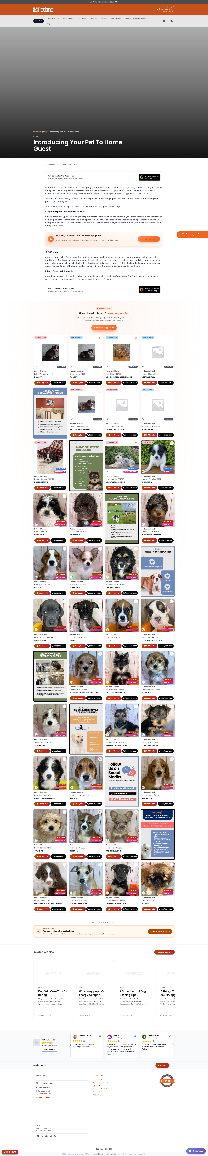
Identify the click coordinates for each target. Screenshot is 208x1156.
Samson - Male (115, 900)
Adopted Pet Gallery (101, 1089)
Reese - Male (150, 374)
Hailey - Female (115, 584)
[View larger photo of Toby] (172, 706)
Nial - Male (77, 848)
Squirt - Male (150, 637)
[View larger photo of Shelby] (172, 443)
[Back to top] (172, 1065)
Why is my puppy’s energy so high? (91, 993)
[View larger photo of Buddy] (172, 865)
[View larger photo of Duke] (136, 601)
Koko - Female (115, 426)
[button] (173, 1045)
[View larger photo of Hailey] (136, 549)
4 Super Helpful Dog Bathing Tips (133, 993)
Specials (94, 18)
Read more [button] (111, 1054)
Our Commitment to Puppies (136, 18)
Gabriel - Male (115, 742)
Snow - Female (43, 742)
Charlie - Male (150, 532)
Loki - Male (113, 374)
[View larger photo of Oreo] (100, 338)
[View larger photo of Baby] (64, 601)
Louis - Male (114, 848)
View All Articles (165, 952)
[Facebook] (38, 1136)
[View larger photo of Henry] (100, 654)
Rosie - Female (79, 795)
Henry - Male (78, 689)
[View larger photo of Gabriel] (136, 706)
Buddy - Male (150, 900)
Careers (104, 18)
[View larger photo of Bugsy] (100, 601)
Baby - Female (43, 637)
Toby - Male (150, 742)
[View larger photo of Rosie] (100, 759)
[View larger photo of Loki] (136, 338)
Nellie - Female (79, 426)
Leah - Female (115, 479)
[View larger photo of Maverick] (64, 759)
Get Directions (44, 1097)
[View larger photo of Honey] (64, 443)
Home (35, 132)
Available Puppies (100, 1080)
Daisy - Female (79, 532)
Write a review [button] (49, 1049)
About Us (97, 1086)
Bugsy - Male (78, 637)
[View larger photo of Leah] (136, 443)
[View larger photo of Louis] (136, 812)
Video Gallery (68, 18)
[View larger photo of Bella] (136, 654)
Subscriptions (116, 18)
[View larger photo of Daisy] (100, 496)
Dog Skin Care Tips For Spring (52, 993)
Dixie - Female (43, 532)
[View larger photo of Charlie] (172, 496)
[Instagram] (42, 1136)
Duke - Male (114, 637)
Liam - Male (42, 900)
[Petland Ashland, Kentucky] (43, 9)
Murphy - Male (151, 426)
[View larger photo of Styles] (100, 865)
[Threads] (55, 1136)
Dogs (46, 132)
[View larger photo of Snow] (64, 706)
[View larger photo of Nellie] (100, 390)
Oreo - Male (78, 374)
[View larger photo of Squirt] (172, 601)
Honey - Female (44, 479)
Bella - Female (115, 689)
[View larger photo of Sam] (100, 549)
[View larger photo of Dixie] (64, 496)
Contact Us (97, 1092)
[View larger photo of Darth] (64, 549)
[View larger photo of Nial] (100, 812)
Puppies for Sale (53, 18)
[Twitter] (51, 1136)
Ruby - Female (43, 374)
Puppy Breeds (82, 18)
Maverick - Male (44, 795)
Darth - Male (42, 584)
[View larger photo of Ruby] (64, 338)
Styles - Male (78, 900)
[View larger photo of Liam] (64, 865)
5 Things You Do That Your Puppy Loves (174, 993)
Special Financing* (100, 1083)
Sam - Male (78, 584)
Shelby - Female (151, 479)
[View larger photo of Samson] (136, 865)
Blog (48, 24)
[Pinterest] (46, 1136)
